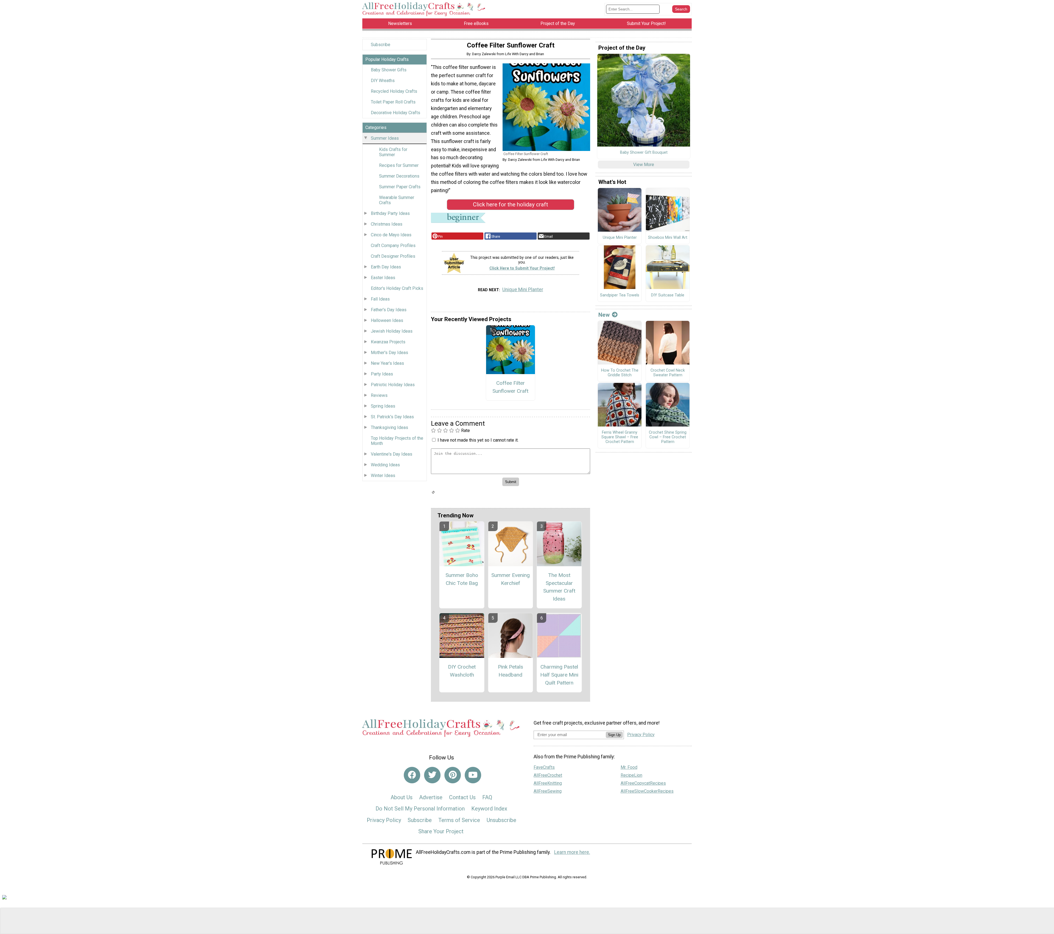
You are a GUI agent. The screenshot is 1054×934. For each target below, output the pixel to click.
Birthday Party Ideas (390, 213)
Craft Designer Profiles (393, 256)
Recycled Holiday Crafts (394, 91)
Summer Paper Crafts (400, 186)
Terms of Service (459, 820)
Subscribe (380, 44)
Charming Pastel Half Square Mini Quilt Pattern (559, 675)
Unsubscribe (501, 820)
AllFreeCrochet (548, 775)
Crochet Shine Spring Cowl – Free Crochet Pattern (667, 437)
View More (643, 164)
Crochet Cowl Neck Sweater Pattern (668, 372)
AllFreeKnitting (548, 783)
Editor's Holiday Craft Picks (397, 288)
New (604, 315)
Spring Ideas (383, 406)
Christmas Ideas (386, 224)
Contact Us (462, 797)
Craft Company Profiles (393, 245)
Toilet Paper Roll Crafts (393, 102)
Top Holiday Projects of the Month (397, 441)
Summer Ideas (385, 138)
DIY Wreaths (383, 80)
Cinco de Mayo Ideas (391, 234)
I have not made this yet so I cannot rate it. (478, 440)
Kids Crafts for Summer (393, 152)
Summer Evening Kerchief (510, 579)
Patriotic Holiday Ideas (393, 384)
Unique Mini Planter (522, 289)
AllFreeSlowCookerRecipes (647, 791)
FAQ (487, 797)
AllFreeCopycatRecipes (643, 783)
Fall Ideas (380, 299)
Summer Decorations (399, 176)
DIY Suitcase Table (667, 295)
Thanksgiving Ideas (389, 427)
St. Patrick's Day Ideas (392, 416)
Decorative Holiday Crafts (395, 112)
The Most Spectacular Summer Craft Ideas (559, 587)
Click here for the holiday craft (510, 204)
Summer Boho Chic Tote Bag (461, 579)
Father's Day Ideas (389, 309)
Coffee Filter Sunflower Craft (510, 387)
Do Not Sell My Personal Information (420, 808)
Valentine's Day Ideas (391, 454)
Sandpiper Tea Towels (619, 295)
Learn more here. (572, 852)
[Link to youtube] (473, 775)
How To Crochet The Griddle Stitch (619, 372)
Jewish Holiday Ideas (392, 331)
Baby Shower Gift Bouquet (644, 152)
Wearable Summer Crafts (396, 200)
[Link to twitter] (432, 775)
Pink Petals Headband (510, 671)
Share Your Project (441, 831)
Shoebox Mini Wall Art (667, 237)
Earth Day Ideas (386, 267)
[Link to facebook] (412, 775)
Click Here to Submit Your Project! (522, 268)
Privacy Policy (384, 820)
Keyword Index (489, 808)
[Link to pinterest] (452, 775)
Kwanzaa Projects (388, 341)
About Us (402, 797)
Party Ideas (382, 374)
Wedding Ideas (385, 464)
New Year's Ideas (387, 363)
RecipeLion (631, 775)
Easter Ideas (383, 277)
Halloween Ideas (387, 320)
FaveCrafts (544, 767)
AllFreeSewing (548, 791)
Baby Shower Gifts (389, 69)
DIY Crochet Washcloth (462, 671)
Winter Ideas (383, 475)
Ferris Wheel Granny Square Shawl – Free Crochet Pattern (619, 437)
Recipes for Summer (399, 165)
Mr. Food (629, 767)
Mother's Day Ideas (389, 352)
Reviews (379, 395)
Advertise (430, 797)
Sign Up (614, 735)
